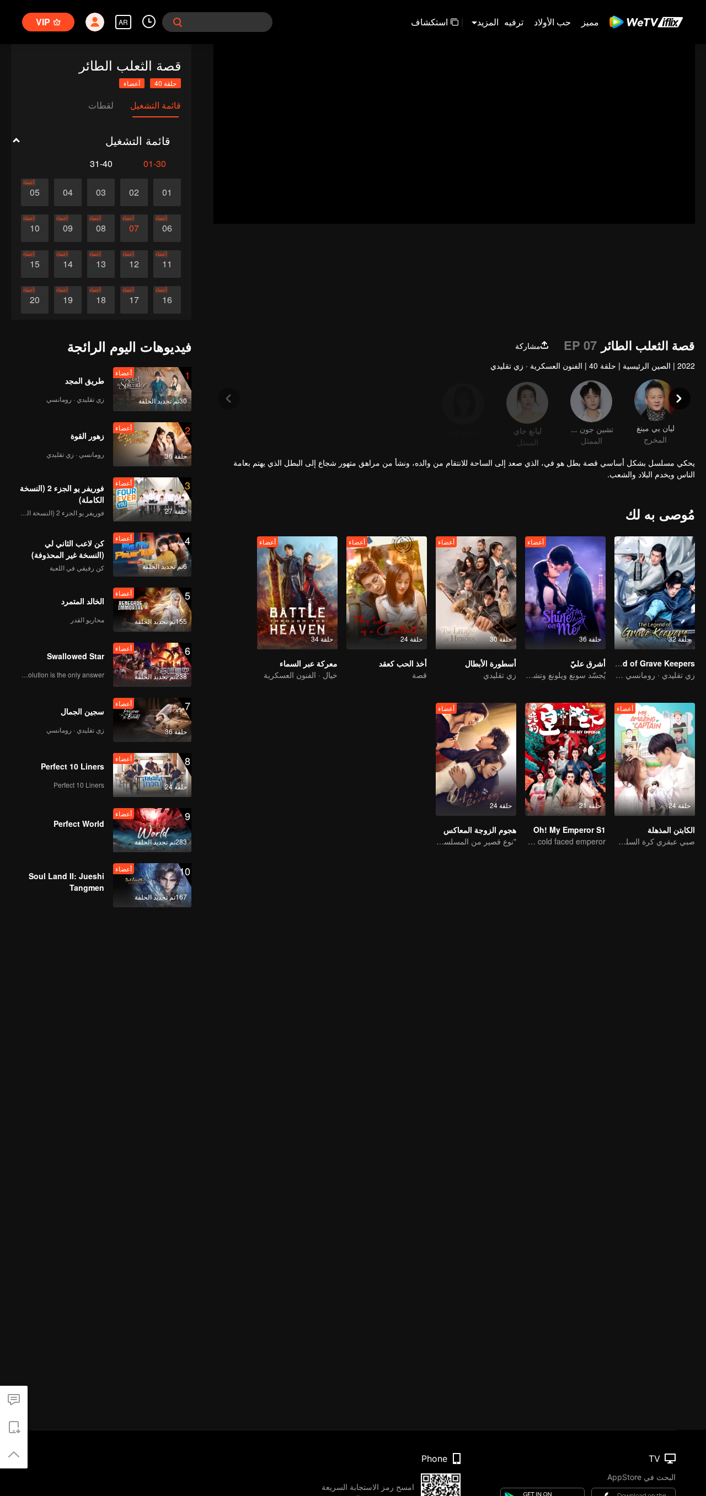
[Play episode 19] (68, 300)
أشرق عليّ (588, 663)
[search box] (177, 22)
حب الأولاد (552, 21)
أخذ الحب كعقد (403, 663)
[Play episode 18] (101, 300)
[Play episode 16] (167, 300)
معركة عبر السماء (309, 663)
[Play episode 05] (35, 192)
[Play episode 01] (167, 192)
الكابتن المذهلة (671, 829)
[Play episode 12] (134, 264)
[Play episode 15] (35, 264)
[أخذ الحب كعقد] (386, 592)
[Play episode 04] (68, 192)
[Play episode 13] (101, 264)
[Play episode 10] (35, 228)
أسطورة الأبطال (490, 663)
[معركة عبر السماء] (297, 592)
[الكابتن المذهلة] (654, 759)
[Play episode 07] (134, 228)
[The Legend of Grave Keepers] (654, 592)
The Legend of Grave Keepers (638, 663)
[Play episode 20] (35, 300)
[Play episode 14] (68, 264)
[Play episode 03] (101, 192)
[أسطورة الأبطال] (476, 592)
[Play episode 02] (134, 192)
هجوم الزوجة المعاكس (479, 829)
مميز (590, 21)
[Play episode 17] (134, 300)
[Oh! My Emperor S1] (565, 759)
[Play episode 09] (68, 228)
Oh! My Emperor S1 (569, 829)
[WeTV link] (646, 22)
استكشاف (429, 21)
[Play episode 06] (167, 228)
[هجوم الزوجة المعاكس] (476, 759)
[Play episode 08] (101, 228)
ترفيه (513, 21)
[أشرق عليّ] (565, 592)
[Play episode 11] (167, 264)
